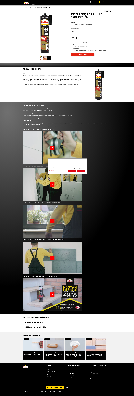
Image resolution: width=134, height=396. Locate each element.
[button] (44, 323)
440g (73, 31)
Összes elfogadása (81, 170)
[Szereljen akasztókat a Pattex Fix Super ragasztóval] (33, 349)
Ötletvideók (72, 384)
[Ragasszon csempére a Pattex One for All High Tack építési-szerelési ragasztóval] (54, 349)
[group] (44, 36)
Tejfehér (74, 37)
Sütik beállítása (52, 170)
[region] (67, 166)
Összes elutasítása (72, 170)
